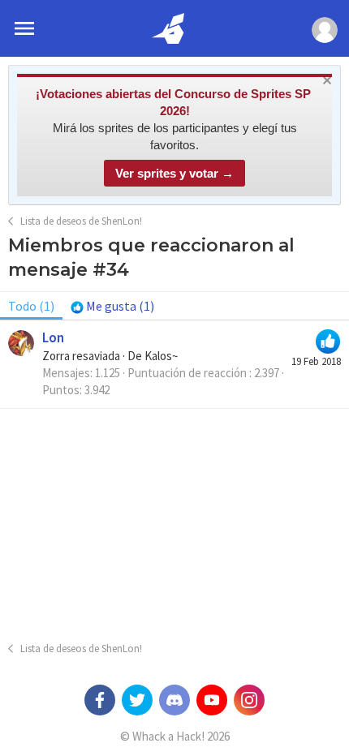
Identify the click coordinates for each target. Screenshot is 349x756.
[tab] (112, 306)
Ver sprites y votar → (174, 173)
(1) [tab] (31, 306)
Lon (53, 337)
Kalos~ (161, 355)
